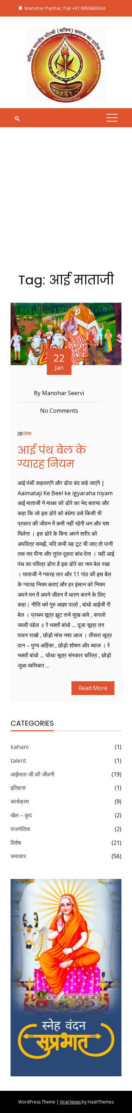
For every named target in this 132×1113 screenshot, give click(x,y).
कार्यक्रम (20, 801)
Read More (92, 688)
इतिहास (18, 788)
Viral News (70, 1102)
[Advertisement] (66, 205)
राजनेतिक (20, 829)
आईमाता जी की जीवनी (33, 774)
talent (18, 760)
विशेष (27, 433)
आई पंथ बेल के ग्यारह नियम (52, 457)
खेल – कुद (21, 815)
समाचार (18, 856)
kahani (20, 747)
